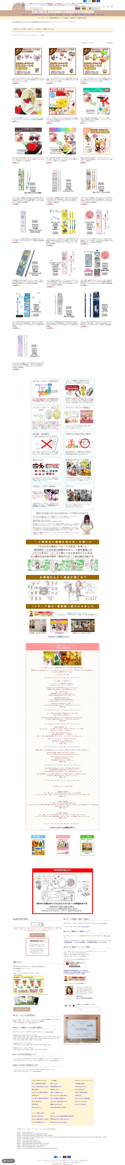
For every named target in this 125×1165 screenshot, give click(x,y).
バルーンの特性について (38, 1122)
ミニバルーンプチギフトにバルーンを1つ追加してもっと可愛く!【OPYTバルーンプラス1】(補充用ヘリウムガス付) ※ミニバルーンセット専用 (28, 79)
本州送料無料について (56, 1086)
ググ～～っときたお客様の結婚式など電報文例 (62, 1116)
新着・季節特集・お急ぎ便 (39, 12)
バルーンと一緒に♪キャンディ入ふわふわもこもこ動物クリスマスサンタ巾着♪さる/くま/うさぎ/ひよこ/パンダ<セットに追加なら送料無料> (62, 119)
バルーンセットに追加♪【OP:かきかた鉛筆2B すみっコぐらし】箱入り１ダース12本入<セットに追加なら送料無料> (28, 239)
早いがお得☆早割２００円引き (58, 1107)
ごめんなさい (67, 14)
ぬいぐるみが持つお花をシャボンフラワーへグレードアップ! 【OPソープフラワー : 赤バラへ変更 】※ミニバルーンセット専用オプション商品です (28, 159)
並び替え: (84, 43)
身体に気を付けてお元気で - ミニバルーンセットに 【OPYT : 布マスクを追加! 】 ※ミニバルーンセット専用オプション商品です (97, 159)
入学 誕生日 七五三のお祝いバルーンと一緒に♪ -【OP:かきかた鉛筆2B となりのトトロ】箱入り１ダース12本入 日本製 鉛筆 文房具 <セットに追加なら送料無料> (28, 282)
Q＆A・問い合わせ (37, 1101)
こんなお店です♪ (80, 1089)
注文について (54, 1083)
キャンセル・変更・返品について (59, 1101)
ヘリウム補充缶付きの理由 (39, 1083)
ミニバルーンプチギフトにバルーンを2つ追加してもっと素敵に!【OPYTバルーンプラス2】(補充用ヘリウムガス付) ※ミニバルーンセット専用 (62, 79)
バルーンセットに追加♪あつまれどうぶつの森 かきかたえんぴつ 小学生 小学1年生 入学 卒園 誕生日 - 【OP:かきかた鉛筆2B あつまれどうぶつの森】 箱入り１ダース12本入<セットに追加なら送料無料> (28, 200)
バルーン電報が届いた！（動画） (41, 1119)
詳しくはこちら (37, 935)
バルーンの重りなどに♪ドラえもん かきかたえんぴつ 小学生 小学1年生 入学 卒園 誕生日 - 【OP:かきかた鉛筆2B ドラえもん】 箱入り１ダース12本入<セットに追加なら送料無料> (28, 324)
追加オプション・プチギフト (86, 12)
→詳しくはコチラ (17, 975)
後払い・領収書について (57, 1092)
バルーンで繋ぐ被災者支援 (84, 998)
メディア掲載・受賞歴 (75, 972)
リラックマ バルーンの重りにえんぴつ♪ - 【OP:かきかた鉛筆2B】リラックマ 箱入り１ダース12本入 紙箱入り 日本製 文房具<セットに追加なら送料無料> (97, 240)
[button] (104, 6)
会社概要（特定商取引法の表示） (72, 970)
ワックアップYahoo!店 (69, 973)
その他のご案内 (100, 14)
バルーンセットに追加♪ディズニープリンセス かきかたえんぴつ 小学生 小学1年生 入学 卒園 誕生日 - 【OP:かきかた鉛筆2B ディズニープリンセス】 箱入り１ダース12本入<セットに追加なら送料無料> (97, 200)
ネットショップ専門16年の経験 (40, 1092)
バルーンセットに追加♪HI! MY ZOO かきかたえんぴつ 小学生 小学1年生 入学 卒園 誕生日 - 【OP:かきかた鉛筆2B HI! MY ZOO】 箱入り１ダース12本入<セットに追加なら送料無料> (62, 324)
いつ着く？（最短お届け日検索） (41, 1098)
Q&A (87, 14)
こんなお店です (84, 970)
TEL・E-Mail (66, 961)
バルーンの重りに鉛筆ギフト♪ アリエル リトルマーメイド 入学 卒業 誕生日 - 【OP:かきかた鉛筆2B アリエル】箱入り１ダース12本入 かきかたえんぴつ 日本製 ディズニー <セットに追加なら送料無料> (62, 283)
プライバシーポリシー (81, 1086)
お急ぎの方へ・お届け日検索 (55, 14)
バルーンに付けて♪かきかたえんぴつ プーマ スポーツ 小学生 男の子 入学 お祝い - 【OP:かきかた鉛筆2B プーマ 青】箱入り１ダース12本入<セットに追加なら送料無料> (96, 323)
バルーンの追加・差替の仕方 (58, 1098)
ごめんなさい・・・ (37, 1107)
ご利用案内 (75, 14)
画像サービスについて (56, 1104)
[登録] (99, 1009)
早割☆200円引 (25, 14)
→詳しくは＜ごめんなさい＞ (38, 966)
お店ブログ (79, 996)
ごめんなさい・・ (86, 972)
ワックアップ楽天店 (80, 973)
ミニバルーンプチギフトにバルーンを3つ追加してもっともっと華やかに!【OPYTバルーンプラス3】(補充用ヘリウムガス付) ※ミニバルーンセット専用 (96, 79)
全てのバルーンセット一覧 (55, 12)
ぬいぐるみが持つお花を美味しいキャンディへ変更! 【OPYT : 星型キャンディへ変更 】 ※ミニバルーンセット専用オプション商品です (96, 119)
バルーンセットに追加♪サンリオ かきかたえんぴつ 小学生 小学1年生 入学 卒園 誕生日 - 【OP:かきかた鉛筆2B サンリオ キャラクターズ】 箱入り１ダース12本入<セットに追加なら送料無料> (28, 365)
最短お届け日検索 (22, 1009)
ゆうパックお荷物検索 (80, 942)
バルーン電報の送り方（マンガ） (41, 1086)
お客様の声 (82, 14)
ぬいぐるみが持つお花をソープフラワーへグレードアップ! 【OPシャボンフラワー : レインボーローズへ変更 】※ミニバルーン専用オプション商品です (62, 159)
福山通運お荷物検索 (92, 942)
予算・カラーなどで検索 (70, 12)
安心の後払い (36, 1089)
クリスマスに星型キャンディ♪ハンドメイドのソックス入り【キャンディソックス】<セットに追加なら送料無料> (28, 118)
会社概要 (92, 14)
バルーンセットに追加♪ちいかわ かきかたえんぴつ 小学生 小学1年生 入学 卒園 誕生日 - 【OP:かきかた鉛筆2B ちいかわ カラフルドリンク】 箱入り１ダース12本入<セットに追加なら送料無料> (62, 200)
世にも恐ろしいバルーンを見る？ (59, 1122)
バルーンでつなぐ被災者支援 (83, 1098)
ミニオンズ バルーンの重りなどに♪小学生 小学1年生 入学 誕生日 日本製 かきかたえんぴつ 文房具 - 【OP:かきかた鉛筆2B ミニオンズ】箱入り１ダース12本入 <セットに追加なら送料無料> (62, 241)
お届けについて (55, 1089)
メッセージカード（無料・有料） (59, 1095)
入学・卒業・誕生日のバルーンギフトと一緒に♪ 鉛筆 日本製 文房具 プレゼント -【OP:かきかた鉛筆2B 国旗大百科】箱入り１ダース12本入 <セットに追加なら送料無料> (97, 282)
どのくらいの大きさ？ (38, 1116)
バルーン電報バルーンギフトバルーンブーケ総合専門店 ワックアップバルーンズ (31, 21)
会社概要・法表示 (80, 1083)
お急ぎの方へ (36, 1095)
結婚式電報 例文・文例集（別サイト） (60, 1119)
